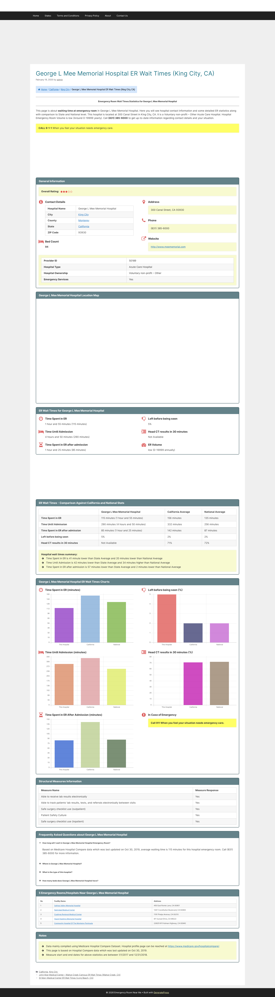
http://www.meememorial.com (168, 246)
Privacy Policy (92, 15)
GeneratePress (161, 992)
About (108, 15)
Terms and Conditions (68, 15)
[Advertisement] (137, 43)
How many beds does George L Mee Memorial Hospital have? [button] (70, 881)
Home (36, 15)
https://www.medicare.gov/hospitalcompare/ (193, 946)
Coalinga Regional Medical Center (68, 914)
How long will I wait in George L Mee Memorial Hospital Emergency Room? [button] (76, 843)
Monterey (83, 220)
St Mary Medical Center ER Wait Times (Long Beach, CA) (66, 978)
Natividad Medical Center (64, 910)
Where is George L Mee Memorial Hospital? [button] (62, 864)
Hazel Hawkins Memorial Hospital (67, 919)
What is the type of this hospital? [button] (57, 872)
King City (65, 89)
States (48, 15)
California (54, 89)
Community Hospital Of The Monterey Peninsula (73, 923)
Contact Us (122, 15)
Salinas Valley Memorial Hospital (67, 905)
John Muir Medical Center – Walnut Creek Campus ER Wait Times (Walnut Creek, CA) (79, 975)
